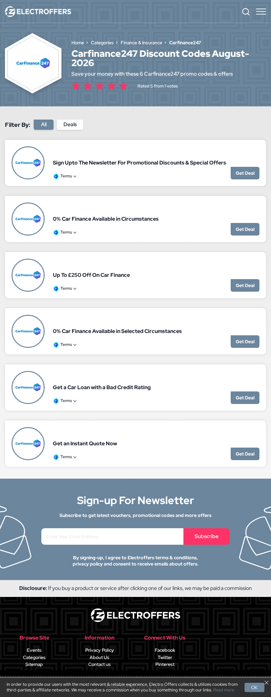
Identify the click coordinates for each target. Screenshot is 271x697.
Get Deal (245, 173)
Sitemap (34, 664)
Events (34, 650)
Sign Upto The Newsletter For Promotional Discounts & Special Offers (139, 162)
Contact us (99, 664)
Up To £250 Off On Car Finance (91, 275)
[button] (246, 11)
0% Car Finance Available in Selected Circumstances (117, 331)
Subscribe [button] (206, 536)
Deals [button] (70, 124)
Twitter (165, 657)
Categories (34, 657)
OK (254, 687)
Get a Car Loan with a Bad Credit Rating (102, 387)
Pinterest (164, 664)
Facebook (165, 650)
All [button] (44, 124)
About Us (99, 657)
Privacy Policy (99, 650)
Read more (223, 690)
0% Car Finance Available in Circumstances (106, 218)
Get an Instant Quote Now (85, 443)
